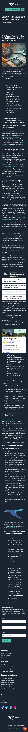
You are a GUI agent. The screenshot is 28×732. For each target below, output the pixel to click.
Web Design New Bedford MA (8, 680)
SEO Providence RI (5, 686)
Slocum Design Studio (18, 723)
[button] (12, 9)
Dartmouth (18, 419)
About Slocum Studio (6, 653)
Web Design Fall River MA (7, 682)
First (3, 624)
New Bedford (11, 419)
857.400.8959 (21, 442)
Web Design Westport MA (7, 691)
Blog (2, 698)
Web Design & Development (8, 665)
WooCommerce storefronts (8, 221)
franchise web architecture (12, 137)
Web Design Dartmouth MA (8, 678)
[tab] (14, 280)
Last (3, 629)
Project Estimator (5, 700)
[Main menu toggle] (22, 9)
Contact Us (4, 702)
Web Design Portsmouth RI (7, 689)
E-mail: (14, 727)
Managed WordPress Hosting (8, 667)
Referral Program (5, 655)
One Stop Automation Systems (12, 166)
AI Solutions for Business (7, 671)
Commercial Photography (7, 669)
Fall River (6, 421)
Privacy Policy (4, 657)
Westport (23, 419)
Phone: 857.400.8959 (14, 728)
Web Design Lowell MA (7, 684)
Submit (6, 640)
